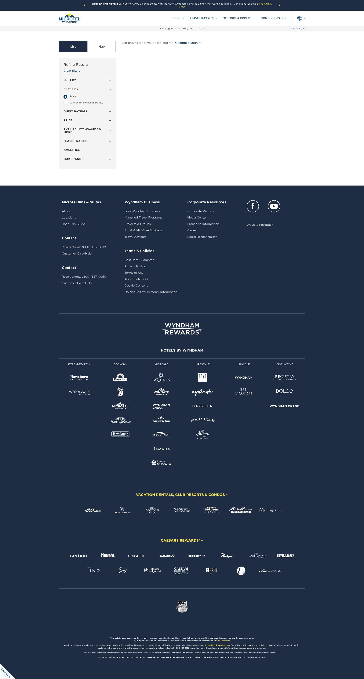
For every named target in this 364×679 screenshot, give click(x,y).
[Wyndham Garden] (161, 406)
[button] (84, 5)
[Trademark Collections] (244, 392)
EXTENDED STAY (79, 364)
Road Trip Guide (73, 224)
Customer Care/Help (77, 253)
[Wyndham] (244, 378)
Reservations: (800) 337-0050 (84, 276)
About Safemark (136, 279)
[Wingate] (161, 392)
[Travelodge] (120, 435)
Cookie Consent (136, 285)
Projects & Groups (138, 224)
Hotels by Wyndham (182, 350)
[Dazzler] (202, 406)
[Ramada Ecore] (161, 463)
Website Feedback (260, 224)
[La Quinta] (161, 378)
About (66, 211)
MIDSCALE (161, 364)
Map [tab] (101, 46)
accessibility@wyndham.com (217, 645)
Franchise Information (203, 224)
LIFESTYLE (202, 364)
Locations (69, 217)
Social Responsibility (202, 237)
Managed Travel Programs (143, 217)
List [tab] (73, 46)
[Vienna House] (202, 421)
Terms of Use (134, 272)
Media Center (196, 217)
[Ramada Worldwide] (161, 449)
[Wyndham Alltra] (202, 435)
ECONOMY (120, 364)
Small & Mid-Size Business (143, 230)
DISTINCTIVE (284, 364)
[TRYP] (202, 378)
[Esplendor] (202, 392)
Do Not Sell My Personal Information (151, 292)
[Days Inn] (120, 378)
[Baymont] (161, 435)
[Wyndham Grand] (285, 406)
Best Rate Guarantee (139, 260)
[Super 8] (120, 392)
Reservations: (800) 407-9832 (84, 247)
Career (192, 230)
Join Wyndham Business (142, 211)
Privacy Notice (135, 266)
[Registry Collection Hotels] (285, 378)
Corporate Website (200, 211)
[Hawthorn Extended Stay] (79, 378)
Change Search (186, 43)
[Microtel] (120, 406)
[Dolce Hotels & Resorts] (285, 392)
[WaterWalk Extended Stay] (79, 392)
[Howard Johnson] (120, 421)
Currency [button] (296, 28)
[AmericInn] (161, 421)
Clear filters (72, 70)
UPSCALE (244, 364)
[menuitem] (178, 18)
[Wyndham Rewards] (182, 328)
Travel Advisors (136, 237)
